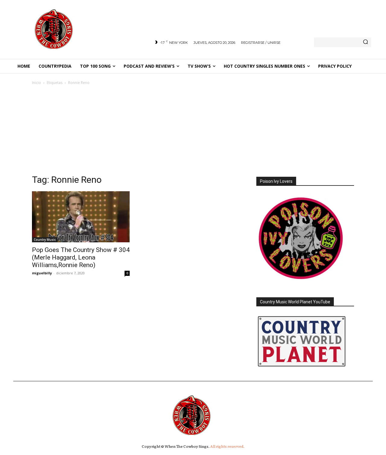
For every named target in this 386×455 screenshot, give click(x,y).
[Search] (365, 42)
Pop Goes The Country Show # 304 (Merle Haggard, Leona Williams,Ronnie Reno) (81, 257)
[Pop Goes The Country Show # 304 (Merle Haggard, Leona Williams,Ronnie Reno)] (81, 216)
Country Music (45, 239)
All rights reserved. (227, 446)
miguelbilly (42, 273)
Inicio (36, 82)
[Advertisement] (193, 131)
